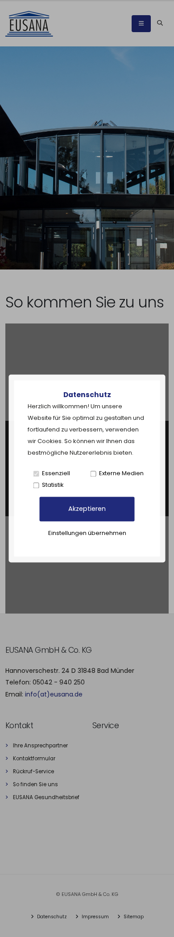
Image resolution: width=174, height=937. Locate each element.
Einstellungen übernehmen (87, 533)
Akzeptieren (87, 509)
